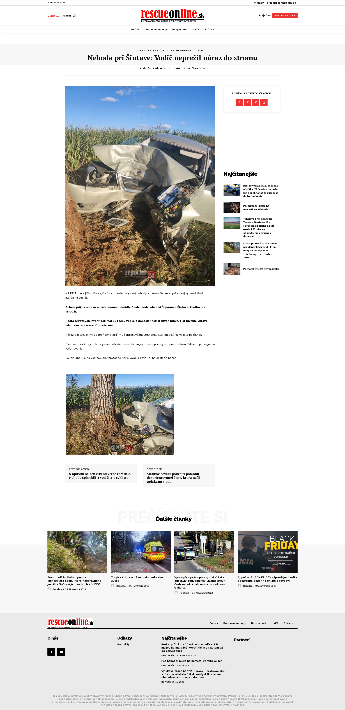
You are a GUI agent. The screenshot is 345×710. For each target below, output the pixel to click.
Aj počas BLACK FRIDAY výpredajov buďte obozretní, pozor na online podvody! (267, 579)
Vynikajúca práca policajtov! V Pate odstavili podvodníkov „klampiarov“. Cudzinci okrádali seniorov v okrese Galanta (200, 582)
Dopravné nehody (150, 50)
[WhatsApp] (264, 102)
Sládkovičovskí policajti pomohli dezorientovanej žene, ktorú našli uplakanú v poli (173, 478)
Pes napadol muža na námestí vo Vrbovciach (257, 207)
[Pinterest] (255, 102)
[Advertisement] (252, 142)
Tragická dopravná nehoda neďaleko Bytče (137, 579)
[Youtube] (61, 652)
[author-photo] (49, 589)
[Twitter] (247, 102)
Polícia (204, 50)
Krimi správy (181, 50)
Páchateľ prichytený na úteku (261, 268)
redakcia (159, 68)
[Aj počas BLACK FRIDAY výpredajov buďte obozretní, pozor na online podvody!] (268, 552)
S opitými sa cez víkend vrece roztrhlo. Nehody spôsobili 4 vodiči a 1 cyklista (100, 476)
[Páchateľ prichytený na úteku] (232, 269)
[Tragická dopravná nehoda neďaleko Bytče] (141, 552)
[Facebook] (239, 102)
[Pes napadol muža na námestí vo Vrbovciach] (232, 207)
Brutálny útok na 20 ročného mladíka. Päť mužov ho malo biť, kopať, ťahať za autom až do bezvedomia (260, 191)
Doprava (166, 682)
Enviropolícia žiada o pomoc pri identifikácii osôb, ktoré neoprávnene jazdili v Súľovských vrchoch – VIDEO (260, 250)
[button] (70, 15)
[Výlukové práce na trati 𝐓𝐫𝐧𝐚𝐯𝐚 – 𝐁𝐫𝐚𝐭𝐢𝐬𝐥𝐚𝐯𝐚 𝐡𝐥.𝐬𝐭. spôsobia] (232, 223)
